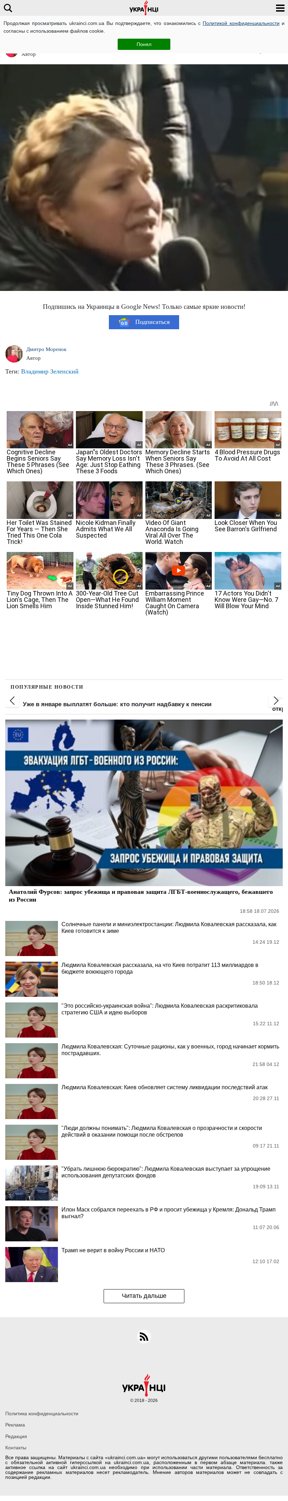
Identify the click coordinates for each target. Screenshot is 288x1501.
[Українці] (144, 8)
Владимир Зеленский (50, 371)
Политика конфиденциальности (41, 1413)
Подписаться (152, 321)
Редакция (16, 1436)
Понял (144, 44)
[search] (8, 8)
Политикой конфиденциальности (241, 23)
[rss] (144, 1337)
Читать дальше (144, 1295)
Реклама (15, 1425)
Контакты (15, 1447)
